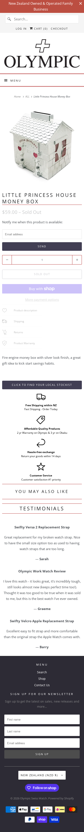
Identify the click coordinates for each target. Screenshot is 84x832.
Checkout (59, 28)
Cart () (40, 28)
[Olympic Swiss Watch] (42, 54)
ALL (27, 96)
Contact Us (42, 685)
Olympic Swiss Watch (33, 798)
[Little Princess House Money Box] (42, 145)
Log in (21, 28)
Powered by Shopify (61, 798)
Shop (42, 679)
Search (42, 672)
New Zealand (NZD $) (40, 775)
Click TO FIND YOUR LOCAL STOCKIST (42, 385)
